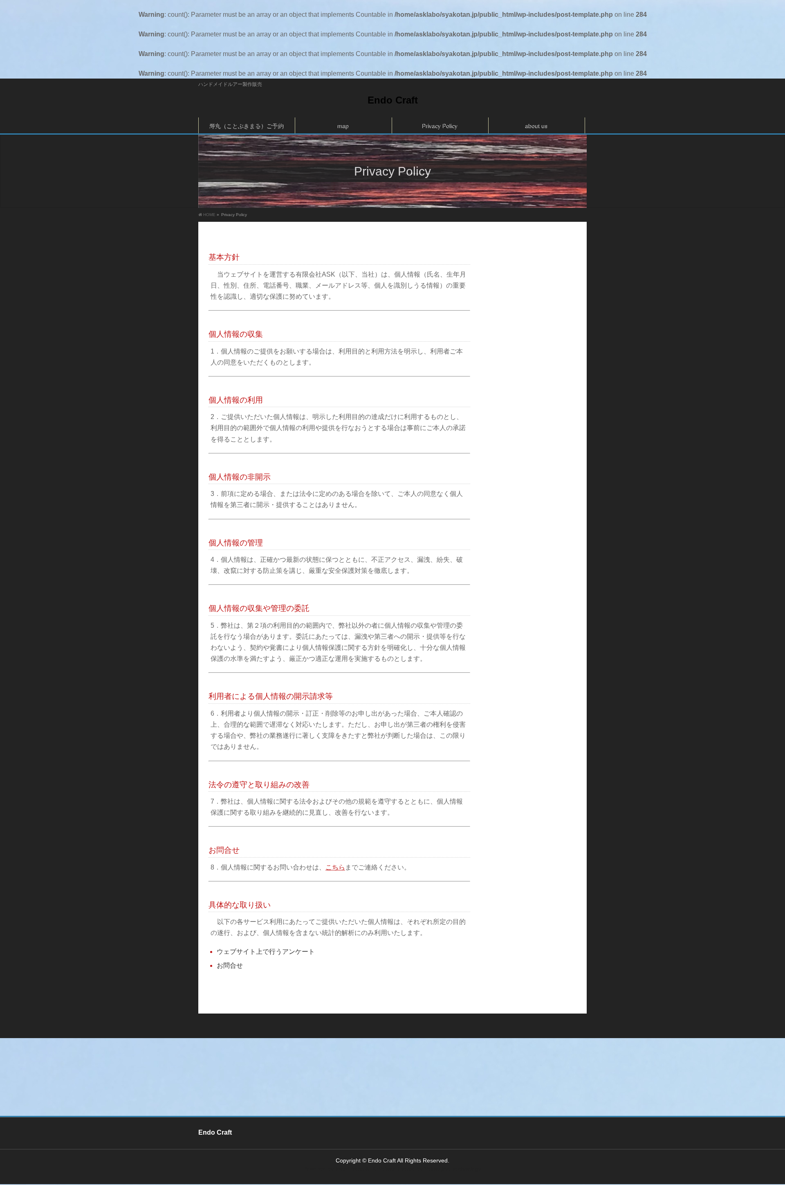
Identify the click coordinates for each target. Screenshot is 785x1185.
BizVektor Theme (393, 1168)
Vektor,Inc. (437, 1168)
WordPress (349, 1168)
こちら (335, 867)
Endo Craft (393, 100)
